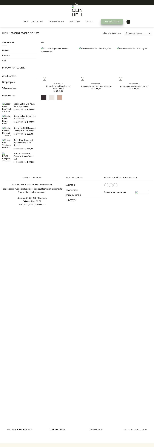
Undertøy (74, 22)
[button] (128, 22)
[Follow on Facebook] (106, 185)
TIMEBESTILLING (58, 430)
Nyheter (5, 50)
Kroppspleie (8, 82)
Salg (4, 61)
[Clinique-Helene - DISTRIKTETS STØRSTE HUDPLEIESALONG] (77, 10)
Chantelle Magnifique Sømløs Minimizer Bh (58, 87)
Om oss (89, 22)
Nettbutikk (37, 22)
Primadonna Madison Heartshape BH (96, 86)
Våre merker (9, 88)
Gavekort (6, 56)
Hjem (26, 22)
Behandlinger (56, 22)
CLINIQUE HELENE (18, 430)
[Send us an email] (115, 185)
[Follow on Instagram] (111, 185)
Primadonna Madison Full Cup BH (134, 86)
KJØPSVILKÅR (96, 430)
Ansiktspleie (9, 76)
